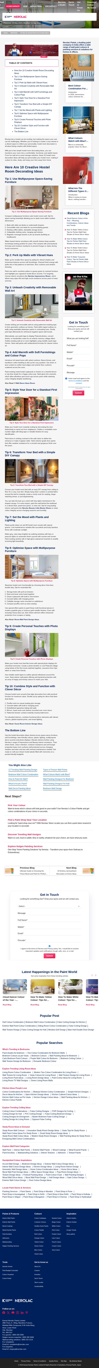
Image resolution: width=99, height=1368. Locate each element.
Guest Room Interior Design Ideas (28, 724)
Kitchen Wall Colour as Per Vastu (16, 1097)
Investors (37, 1274)
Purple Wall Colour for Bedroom (44, 1058)
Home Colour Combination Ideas (44, 1169)
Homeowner (13, 6)
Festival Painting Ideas (33, 1175)
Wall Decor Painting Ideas (19, 788)
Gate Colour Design (76, 1177)
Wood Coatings (59, 1150)
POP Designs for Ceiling (62, 1111)
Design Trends (71, 1230)
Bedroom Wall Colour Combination (23, 774)
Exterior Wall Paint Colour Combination (19, 1026)
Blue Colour (38, 1250)
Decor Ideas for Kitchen (12, 1094)
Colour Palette (39, 1230)
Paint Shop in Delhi (36, 1194)
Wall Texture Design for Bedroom (16, 1061)
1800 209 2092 (18, 1335)
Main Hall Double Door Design (81, 1030)
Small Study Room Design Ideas (54, 1133)
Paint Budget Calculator (10, 1270)
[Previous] (92, 975)
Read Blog (7, 1005)
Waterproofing (7, 1242)
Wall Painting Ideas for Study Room (75, 1136)
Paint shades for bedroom (13, 1053)
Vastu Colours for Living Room (43, 1075)
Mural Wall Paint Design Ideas (15, 1172)
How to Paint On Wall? (18, 779)
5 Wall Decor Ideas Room (24, 383)
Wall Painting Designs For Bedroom (58, 779)
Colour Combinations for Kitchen (16, 1092)
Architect (51, 6)
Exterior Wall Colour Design (14, 1180)
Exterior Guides (72, 1222)
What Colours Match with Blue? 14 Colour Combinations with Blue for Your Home (78, 144)
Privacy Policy (25, 1361)
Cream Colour (56, 1246)
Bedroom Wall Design (52, 788)
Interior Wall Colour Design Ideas (16, 1167)
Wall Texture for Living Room (14, 1075)
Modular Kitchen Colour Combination (49, 1092)
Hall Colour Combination (13, 1022)
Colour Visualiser (8, 1274)
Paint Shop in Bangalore (34, 1197)
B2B (25, 6)
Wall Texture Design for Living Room (74, 1075)
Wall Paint (14, 33)
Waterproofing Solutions (28, 1153)
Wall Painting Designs (74, 1175)
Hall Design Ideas (57, 1177)
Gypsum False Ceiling (41, 1119)
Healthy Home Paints (41, 1226)
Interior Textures (48, 1153)
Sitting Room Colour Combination (52, 1026)
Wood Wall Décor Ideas (12, 1177)
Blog (68, 1226)
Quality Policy (53, 1361)
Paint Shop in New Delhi (58, 1194)
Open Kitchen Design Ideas (37, 1094)
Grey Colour (56, 1250)
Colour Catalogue (40, 1218)
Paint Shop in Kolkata (81, 1194)
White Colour (56, 1226)
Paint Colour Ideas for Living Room (67, 1078)
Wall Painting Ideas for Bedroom (63, 1056)
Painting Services (10, 1191)
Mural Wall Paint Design (36, 1177)
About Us (37, 1266)
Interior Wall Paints (22, 1150)
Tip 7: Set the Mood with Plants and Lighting (33, 110)
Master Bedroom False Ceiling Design (48, 1117)
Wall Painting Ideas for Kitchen (74, 1097)
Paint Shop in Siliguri (11, 1197)
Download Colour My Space (92, 5)
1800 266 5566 (28, 1337)
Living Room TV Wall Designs (15, 1080)
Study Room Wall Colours (13, 1130)
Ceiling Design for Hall (12, 1114)
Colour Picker (6, 1278)
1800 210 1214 (27, 1340)
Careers (37, 1270)
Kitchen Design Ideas (43, 1167)
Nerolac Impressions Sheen (39, 276)
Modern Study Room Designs (44, 1136)
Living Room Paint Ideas (12, 1078)
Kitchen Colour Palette (12, 1100)
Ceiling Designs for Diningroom (15, 1117)
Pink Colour (56, 1230)
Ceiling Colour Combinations (14, 1111)
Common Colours (40, 1222)
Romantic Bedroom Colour (44, 1061)
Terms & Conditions (39, 1361)
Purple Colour (56, 1234)
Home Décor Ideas (69, 1169)
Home (5, 33)
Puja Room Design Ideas (68, 1172)
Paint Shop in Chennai (57, 1197)
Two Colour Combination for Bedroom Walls (46, 1053)
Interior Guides (71, 1218)
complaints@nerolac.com (19, 1344)
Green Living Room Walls (42, 1080)
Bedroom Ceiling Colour (70, 1058)
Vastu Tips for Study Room (73, 1130)
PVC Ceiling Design (33, 1114)
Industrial (36, 6)
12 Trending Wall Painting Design (22, 770)
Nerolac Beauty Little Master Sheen (36, 508)
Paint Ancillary (8, 1153)
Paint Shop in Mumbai (43, 1191)
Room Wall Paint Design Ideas (26, 619)
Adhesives (5, 1238)
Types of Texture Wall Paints (55, 770)
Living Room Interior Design (67, 1167)
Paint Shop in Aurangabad (13, 1194)
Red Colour (38, 1234)
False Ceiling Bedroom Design (58, 1114)
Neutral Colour (57, 1218)
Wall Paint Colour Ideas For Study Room (20, 1133)
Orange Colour (39, 1238)
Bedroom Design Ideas (32, 1164)
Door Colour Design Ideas (40, 1180)
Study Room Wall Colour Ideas (15, 1136)
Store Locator (38, 1282)
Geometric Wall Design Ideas (15, 1169)
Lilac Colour (56, 1238)
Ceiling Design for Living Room (15, 1119)
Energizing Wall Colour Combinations (18, 1139)
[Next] (95, 975)
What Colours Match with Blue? (56, 774)
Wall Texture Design (11, 1030)
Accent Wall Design (11, 1164)
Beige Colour (56, 1222)
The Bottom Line (21, 131)
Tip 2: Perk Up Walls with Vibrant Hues (30, 83)
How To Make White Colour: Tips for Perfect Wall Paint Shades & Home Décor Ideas (78, 241)
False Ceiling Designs (39, 1111)
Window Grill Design (57, 1030)
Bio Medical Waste (76, 1361)
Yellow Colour (39, 1242)
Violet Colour (38, 1254)
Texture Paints (75, 1153)
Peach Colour (56, 1242)
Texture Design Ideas (11, 1175)
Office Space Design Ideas (42, 1172)
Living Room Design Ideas (37, 1078)
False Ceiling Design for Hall (33, 1030)
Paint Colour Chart (54, 1175)
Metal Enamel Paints (78, 1150)
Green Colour (38, 1246)
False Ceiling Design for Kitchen (71, 1022)
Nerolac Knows (7, 1266)
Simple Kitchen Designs (78, 1092)
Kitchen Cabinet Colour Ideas (64, 1094)
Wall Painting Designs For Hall (56, 784)
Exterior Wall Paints (41, 1150)
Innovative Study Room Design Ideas (43, 1130)
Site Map (64, 1361)
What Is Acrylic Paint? (17, 784)
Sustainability (38, 1286)
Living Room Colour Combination (16, 1072)
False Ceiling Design (78, 1026)
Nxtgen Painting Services (10, 1246)
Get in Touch (38, 1278)
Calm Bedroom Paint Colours (15, 1058)
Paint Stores (25, 1191)
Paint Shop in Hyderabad (80, 1197)
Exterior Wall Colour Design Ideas (59, 1164)
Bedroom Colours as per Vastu (15, 1056)
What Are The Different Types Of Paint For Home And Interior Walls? (78, 192)
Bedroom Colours (39, 1056)
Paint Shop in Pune (64, 1191)
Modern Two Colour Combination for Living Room (55, 1072)
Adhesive (62, 1153)
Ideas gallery (71, 1234)
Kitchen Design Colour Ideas (46, 1097)
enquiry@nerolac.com (18, 1349)
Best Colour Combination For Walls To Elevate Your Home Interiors (77, 91)
